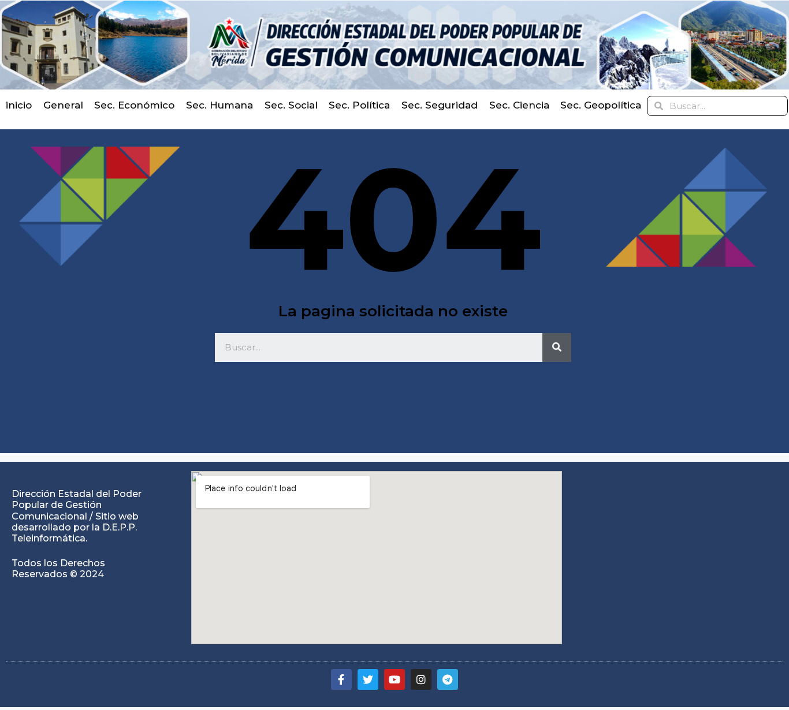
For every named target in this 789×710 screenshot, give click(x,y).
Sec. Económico (134, 105)
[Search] (556, 347)
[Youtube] (394, 679)
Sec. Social (291, 105)
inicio (19, 105)
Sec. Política (359, 105)
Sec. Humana (219, 105)
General (63, 105)
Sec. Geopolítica (600, 105)
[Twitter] (368, 679)
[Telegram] (447, 679)
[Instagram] (421, 679)
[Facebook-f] (341, 679)
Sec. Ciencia (519, 105)
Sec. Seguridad (439, 105)
